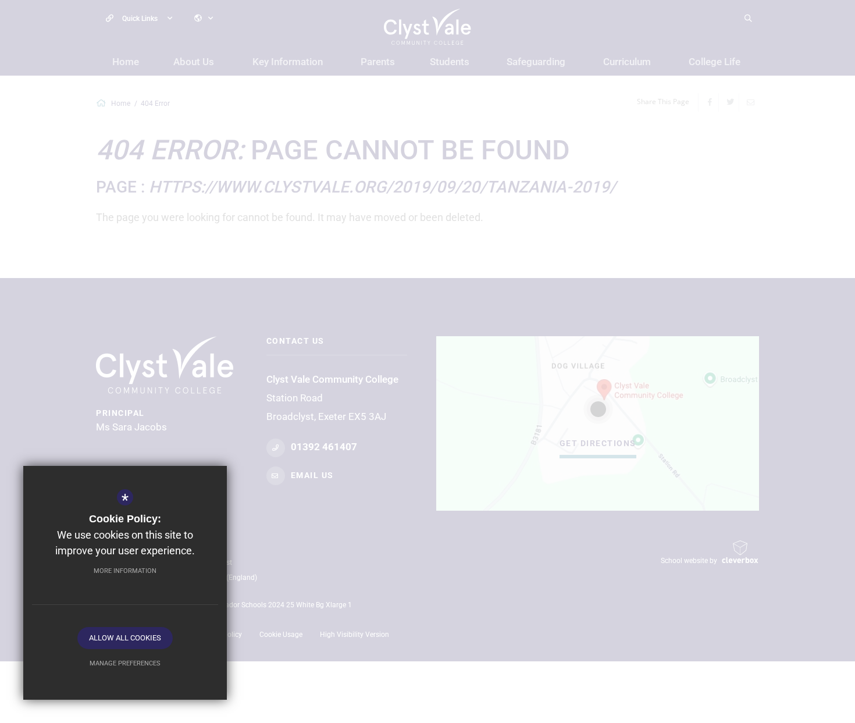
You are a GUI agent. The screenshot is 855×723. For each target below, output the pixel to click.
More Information (125, 571)
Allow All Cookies (125, 637)
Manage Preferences (125, 663)
